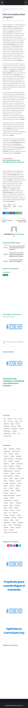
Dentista (10, 507)
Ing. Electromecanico (8, 471)
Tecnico (5, 480)
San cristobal (14, 428)
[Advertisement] (14, 679)
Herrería (17, 488)
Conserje (19, 483)
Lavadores (6, 510)
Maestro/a (18, 485)
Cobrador (6, 503)
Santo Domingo (7, 433)
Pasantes (12, 498)
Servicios (12, 527)
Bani (5, 418)
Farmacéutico (12, 468)
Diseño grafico (19, 458)
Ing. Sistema (17, 471)
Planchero (12, 510)
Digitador (16, 507)
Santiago (14, 431)
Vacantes (5, 208)
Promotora (18, 466)
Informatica (19, 468)
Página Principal (6, 9)
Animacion (6, 515)
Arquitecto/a (11, 480)
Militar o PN (12, 493)
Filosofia (20, 517)
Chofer (5, 453)
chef (10, 512)
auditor (5, 512)
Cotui (5, 421)
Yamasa (14, 433)
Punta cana (13, 426)
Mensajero (11, 466)
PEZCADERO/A (7, 522)
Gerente (5, 468)
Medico (5, 488)
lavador (5, 530)
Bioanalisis (12, 515)
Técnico (5, 466)
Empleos (9, 204)
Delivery (12, 456)
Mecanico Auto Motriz (8, 476)
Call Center (11, 485)
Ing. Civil (22, 478)
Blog (11, 9)
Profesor (13, 463)
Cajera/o (17, 453)
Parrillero (14, 522)
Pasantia (5, 505)
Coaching (19, 515)
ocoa (19, 433)
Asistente (11, 478)
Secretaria (11, 453)
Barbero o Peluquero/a (9, 458)
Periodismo (20, 522)
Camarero (11, 488)
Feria (14, 204)
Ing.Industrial (18, 456)
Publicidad (12, 473)
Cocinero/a (6, 456)
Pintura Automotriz (8, 500)
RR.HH (5, 461)
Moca (21, 421)
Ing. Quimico (6, 490)
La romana (10, 421)
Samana (19, 426)
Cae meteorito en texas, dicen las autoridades (16, 260)
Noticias (14, 206)
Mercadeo (18, 449)
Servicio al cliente (15, 451)
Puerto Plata (6, 426)
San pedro (21, 428)
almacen (5, 485)
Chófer (5, 478)
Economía (18, 480)
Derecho (19, 473)
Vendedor (17, 476)
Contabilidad (11, 449)
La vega (16, 421)
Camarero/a (6, 463)
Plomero (11, 505)
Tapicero (18, 510)
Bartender (18, 490)
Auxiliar (5, 507)
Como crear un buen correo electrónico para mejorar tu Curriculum (17, 247)
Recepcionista (20, 463)
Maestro (12, 503)
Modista (11, 520)
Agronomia (15, 512)
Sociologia (18, 527)
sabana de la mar (7, 436)
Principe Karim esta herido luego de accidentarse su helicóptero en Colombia (16, 254)
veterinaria (11, 530)
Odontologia (18, 503)
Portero (10, 525)
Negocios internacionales (9, 495)
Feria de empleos (7, 206)
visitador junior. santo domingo (10, 532)
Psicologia (6, 483)
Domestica (10, 461)
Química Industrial (17, 525)
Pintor (5, 525)
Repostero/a (12, 483)
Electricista (14, 517)
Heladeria (6, 520)
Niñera (12, 490)
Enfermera (6, 493)
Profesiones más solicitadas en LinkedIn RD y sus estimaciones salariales (13, 382)
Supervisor (6, 473)
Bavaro (15, 418)
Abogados (6, 498)
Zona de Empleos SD (14, 3)
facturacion (17, 505)
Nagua (12, 423)
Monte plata (6, 423)
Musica (16, 520)
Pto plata (17, 423)
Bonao (20, 418)
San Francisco (7, 428)
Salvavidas (6, 527)
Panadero (19, 495)
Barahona (10, 418)
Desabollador (7, 517)
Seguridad (17, 461)
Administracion (7, 451)
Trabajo (20, 206)
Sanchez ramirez (7, 431)
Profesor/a (16, 500)
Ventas (5, 449)
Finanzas (16, 478)
